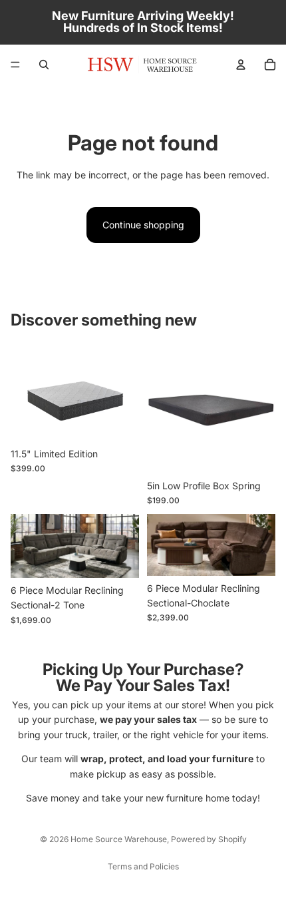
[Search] (44, 64)
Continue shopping (143, 224)
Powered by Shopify (209, 839)
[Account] (240, 64)
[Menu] (15, 64)
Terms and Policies (143, 866)
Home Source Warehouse (119, 839)
